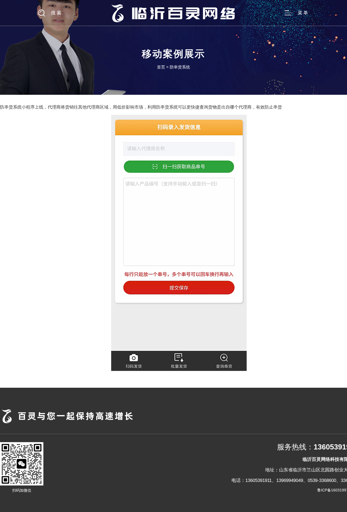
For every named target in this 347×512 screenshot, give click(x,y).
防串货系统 (180, 67)
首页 (161, 67)
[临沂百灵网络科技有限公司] (173, 13)
